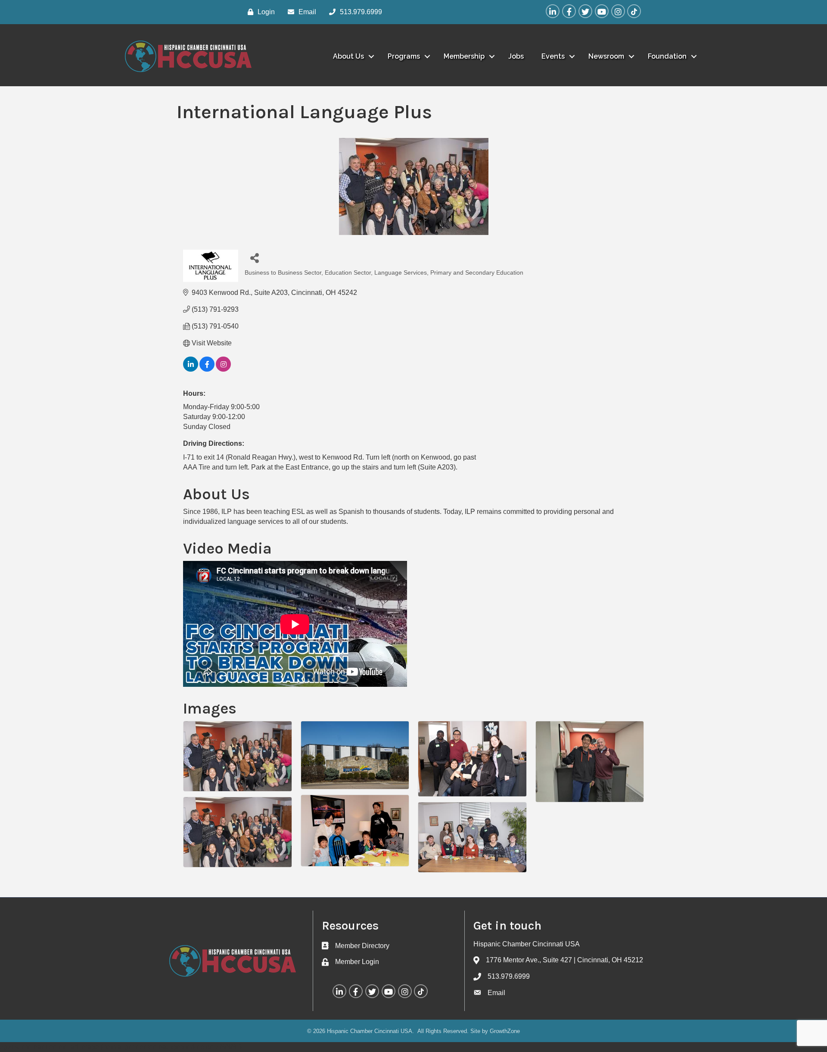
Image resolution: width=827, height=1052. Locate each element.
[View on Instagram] (223, 369)
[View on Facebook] (207, 369)
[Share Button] (254, 257)
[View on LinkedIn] (190, 369)
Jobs (516, 56)
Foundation (667, 56)
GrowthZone (505, 1031)
